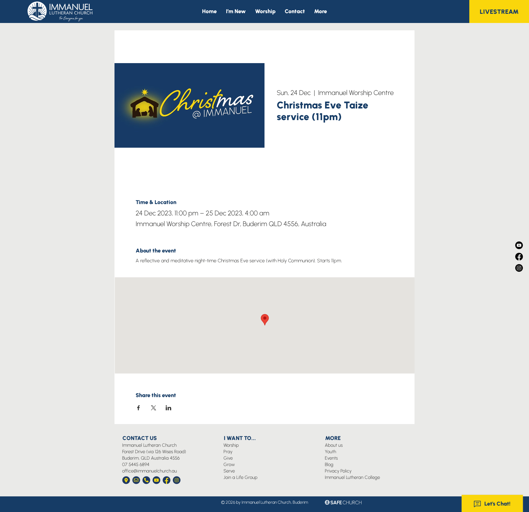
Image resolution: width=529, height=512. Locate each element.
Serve (229, 471)
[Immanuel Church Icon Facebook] (167, 480)
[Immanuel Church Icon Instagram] (177, 480)
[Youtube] (519, 245)
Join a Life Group (240, 477)
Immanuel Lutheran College (352, 477)
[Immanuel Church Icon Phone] (146, 480)
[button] (321, 11)
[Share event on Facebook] (138, 407)
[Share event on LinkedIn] (168, 407)
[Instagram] (519, 268)
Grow (229, 464)
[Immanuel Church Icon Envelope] (136, 480)
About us (334, 445)
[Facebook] (519, 256)
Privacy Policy (338, 471)
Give (228, 458)
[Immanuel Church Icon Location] (126, 480)
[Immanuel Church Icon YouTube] (156, 480)
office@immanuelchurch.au (149, 471)
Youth (330, 451)
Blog (329, 464)
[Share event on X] (153, 407)
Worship (231, 445)
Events (331, 458)
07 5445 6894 (135, 464)
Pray (227, 451)
